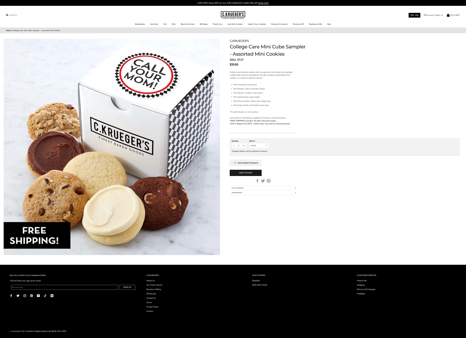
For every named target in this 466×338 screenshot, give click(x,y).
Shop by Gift (298, 24)
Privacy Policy (152, 306)
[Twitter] (263, 181)
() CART (455, 15)
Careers (149, 311)
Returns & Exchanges (366, 289)
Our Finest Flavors (154, 285)
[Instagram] (24, 295)
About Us (150, 280)
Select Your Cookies (257, 24)
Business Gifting (153, 289)
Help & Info (362, 280)
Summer (154, 24)
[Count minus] (234, 145)
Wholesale (151, 293)
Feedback (361, 293)
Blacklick (256, 280)
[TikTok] (45, 295)
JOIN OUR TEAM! (259, 285)
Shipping (361, 285)
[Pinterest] (268, 181)
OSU (174, 24)
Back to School (188, 24)
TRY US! (414, 15)
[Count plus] (243, 145)
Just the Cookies (235, 24)
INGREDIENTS (237, 193)
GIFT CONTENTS (238, 188)
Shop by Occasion (279, 24)
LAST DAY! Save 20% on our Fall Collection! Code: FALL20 (233, 3)
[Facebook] (257, 181)
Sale (329, 24)
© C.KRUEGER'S (15, 331)
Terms (149, 302)
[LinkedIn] (51, 295)
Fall (164, 24)
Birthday (204, 24)
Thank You (217, 24)
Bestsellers (140, 24)
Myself (253, 145)
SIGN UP (127, 287)
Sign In (439, 15)
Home (8, 30)
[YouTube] (38, 295)
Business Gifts (315, 24)
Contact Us (151, 298)
